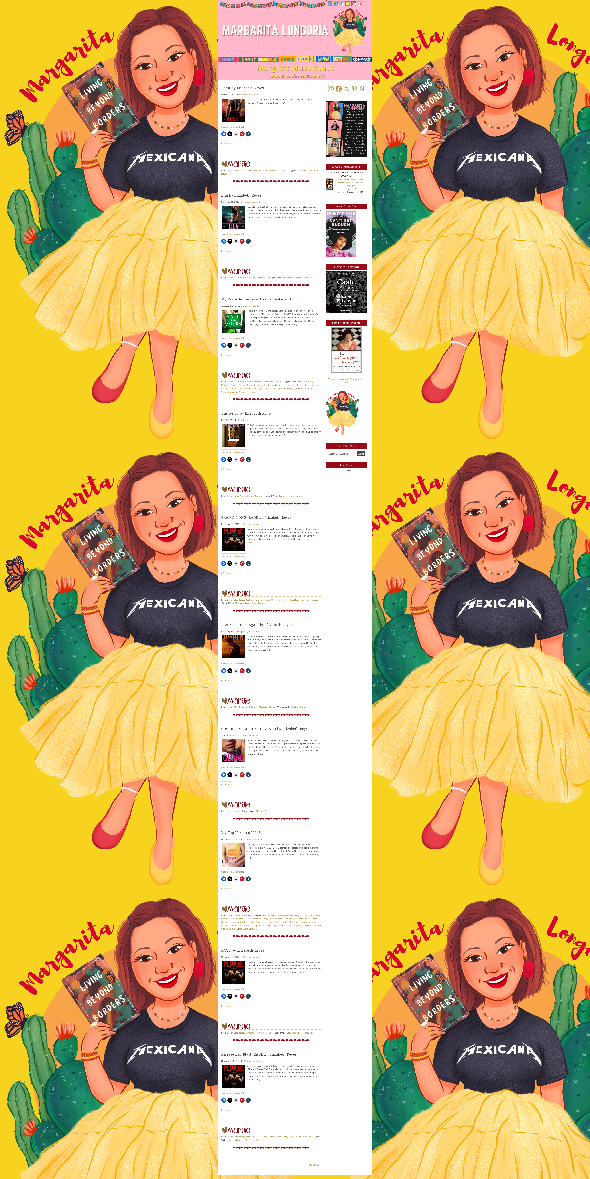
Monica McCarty (260, 388)
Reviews (251, 277)
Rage (260, 603)
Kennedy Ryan (312, 385)
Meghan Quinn (273, 925)
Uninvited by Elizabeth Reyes (246, 413)
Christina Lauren (259, 918)
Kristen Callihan (228, 388)
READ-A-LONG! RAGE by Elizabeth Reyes (256, 517)
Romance (261, 277)
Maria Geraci (244, 925)
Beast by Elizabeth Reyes (242, 88)
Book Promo (240, 277)
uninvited (299, 496)
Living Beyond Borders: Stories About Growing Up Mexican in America (350, 182)
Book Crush (239, 170)
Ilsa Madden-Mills (237, 922)
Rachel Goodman (304, 388)
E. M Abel (288, 918)
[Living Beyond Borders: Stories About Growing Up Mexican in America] (331, 184)
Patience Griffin (286, 388)
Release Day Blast (284, 1136)
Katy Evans (297, 385)
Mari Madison (244, 388)
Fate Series (249, 1140)
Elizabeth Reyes (300, 277)
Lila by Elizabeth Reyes (241, 195)
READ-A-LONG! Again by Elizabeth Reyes (256, 625)
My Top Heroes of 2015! (241, 833)
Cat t (231, 918)
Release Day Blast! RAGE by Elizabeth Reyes (259, 1054)
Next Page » (315, 1165)
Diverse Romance (270, 170)
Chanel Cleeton (238, 385)
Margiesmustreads (249, 94)
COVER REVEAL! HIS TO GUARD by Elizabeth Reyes (265, 729)
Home (283, 170)
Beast (305, 170)
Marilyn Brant (258, 925)
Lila (311, 277)
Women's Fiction (273, 381)
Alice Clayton (302, 381)
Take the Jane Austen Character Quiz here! (346, 381)
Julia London (282, 922)
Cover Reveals (253, 170)
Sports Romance (310, 600)
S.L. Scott (237, 929)
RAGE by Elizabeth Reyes (242, 950)
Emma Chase (284, 385)
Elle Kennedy (270, 385)
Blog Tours (239, 600)
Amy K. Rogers (302, 915)
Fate (254, 603)
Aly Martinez (288, 915)
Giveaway (276, 600)
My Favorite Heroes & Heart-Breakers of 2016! (261, 299)
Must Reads (295, 600)
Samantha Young (229, 392)
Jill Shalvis (270, 922)
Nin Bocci (273, 388)
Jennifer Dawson (255, 922)
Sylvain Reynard (247, 392)
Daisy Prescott (275, 918)
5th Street (286, 277)
